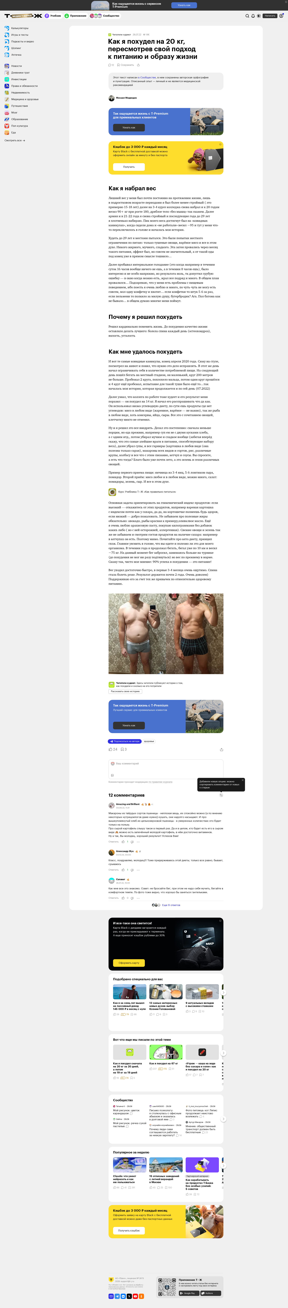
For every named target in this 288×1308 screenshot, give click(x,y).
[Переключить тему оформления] (259, 16)
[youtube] (135, 1296)
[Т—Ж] (23, 16)
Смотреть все (13, 140)
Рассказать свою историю (125, 691)
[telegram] (117, 1296)
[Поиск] (247, 16)
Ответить (114, 842)
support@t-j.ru (127, 1281)
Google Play (189, 1293)
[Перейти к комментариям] (131, 1113)
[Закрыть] (242, 780)
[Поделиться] (138, 65)
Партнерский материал (197, 1176)
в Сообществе (147, 77)
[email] (111, 1296)
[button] (286, 2)
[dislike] (132, 842)
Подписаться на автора (126, 741)
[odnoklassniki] (141, 1296)
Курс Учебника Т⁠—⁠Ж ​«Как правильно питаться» (147, 491)
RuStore (209, 1293)
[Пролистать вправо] (223, 992)
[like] (123, 841)
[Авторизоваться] (281, 16)
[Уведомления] (253, 16)
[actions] (138, 842)
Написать (270, 16)
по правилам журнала (160, 782)
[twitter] (129, 1296)
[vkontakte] (123, 1296)
